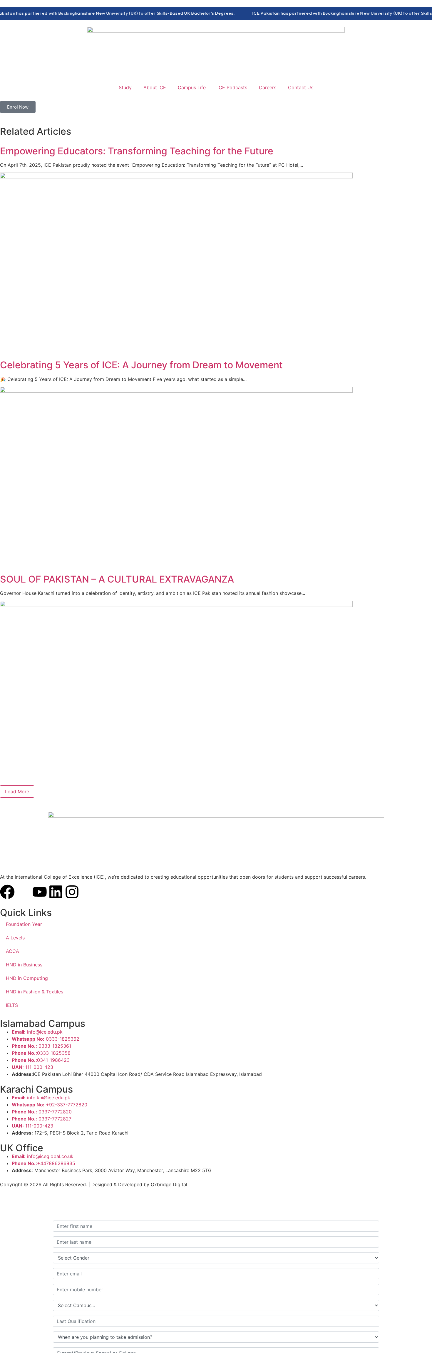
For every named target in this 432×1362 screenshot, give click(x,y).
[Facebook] (7, 892)
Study (125, 87)
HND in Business (24, 965)
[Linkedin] (55, 892)
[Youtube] (39, 892)
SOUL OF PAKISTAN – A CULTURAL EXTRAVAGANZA (117, 579)
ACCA (12, 951)
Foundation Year (24, 924)
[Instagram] (72, 892)
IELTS (12, 1005)
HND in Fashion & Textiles (34, 992)
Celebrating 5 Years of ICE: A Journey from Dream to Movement (141, 365)
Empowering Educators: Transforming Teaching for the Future (136, 151)
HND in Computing (27, 978)
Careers (267, 87)
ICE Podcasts (232, 87)
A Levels (15, 938)
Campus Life (192, 87)
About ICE (154, 87)
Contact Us (300, 87)
